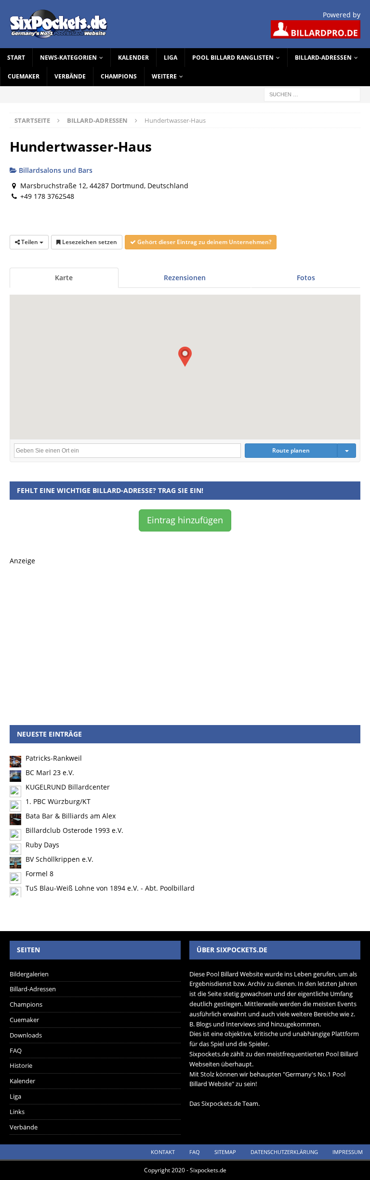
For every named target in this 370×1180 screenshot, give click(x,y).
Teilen (30, 242)
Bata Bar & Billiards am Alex (71, 815)
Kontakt (163, 1151)
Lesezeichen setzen (89, 242)
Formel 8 (39, 873)
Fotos (306, 277)
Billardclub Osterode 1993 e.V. (74, 830)
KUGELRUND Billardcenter (68, 786)
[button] (185, 357)
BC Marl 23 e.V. (50, 772)
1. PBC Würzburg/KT (58, 801)
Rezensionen (185, 277)
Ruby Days (42, 844)
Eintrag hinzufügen (185, 520)
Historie (21, 1065)
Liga (170, 57)
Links (17, 1111)
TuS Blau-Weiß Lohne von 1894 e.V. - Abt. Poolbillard (110, 888)
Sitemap (225, 1151)
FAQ (16, 1050)
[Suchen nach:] (312, 93)
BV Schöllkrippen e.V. (59, 859)
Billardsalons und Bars (54, 170)
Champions (119, 76)
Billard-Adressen (323, 57)
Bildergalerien (29, 974)
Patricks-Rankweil (54, 758)
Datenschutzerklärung (284, 1151)
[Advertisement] (185, 633)
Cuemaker (24, 76)
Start (16, 57)
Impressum (347, 1151)
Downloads (26, 1035)
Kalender (133, 57)
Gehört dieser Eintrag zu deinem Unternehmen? (203, 242)
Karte (64, 277)
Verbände (70, 76)
